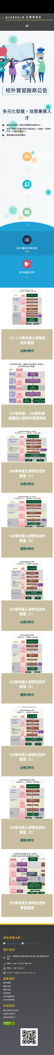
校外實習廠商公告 (27, 220)
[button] (50, 9)
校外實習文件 (27, 272)
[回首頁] (27, 18)
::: (1, 3)
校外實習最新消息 (27, 165)
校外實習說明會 (27, 193)
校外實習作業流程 (27, 248)
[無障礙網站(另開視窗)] (9, 1023)
